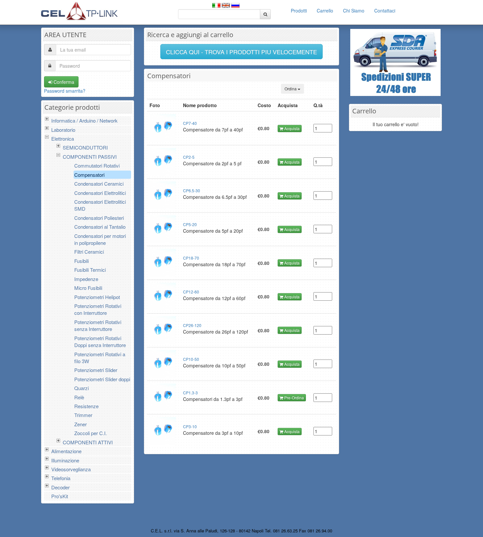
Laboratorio (63, 129)
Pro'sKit (59, 496)
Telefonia (60, 478)
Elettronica (62, 138)
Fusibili (81, 260)
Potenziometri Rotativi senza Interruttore (97, 325)
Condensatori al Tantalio (100, 226)
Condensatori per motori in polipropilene (100, 239)
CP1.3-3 (190, 392)
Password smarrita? (64, 90)
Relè (79, 397)
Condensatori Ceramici (99, 183)
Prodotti (299, 10)
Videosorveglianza (71, 469)
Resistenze (86, 406)
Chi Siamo (353, 10)
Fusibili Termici (90, 269)
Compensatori (89, 174)
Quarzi (81, 388)
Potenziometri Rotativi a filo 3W (99, 357)
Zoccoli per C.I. (90, 433)
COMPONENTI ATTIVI (88, 442)
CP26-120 (192, 325)
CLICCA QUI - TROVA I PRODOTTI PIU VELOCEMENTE (241, 51)
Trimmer (83, 414)
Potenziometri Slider (95, 369)
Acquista (291, 128)
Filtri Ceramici (89, 251)
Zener (80, 424)
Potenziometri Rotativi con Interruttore (97, 309)
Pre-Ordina (293, 397)
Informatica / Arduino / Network (84, 120)
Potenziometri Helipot (97, 296)
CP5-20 (190, 224)
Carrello (325, 10)
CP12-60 (191, 291)
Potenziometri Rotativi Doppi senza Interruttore (100, 341)
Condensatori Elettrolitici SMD (100, 205)
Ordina (291, 88)
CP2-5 (189, 157)
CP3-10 (190, 426)
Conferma (63, 82)
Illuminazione (65, 460)
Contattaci (384, 10)
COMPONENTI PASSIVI (90, 156)
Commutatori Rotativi (97, 165)
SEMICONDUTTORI (85, 147)
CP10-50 (191, 359)
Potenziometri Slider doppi (102, 379)
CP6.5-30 (191, 190)
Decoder (60, 487)
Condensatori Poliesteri (99, 217)
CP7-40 (190, 123)
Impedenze (86, 278)
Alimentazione (66, 451)
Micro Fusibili (88, 287)
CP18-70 (191, 258)
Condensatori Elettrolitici (100, 192)
